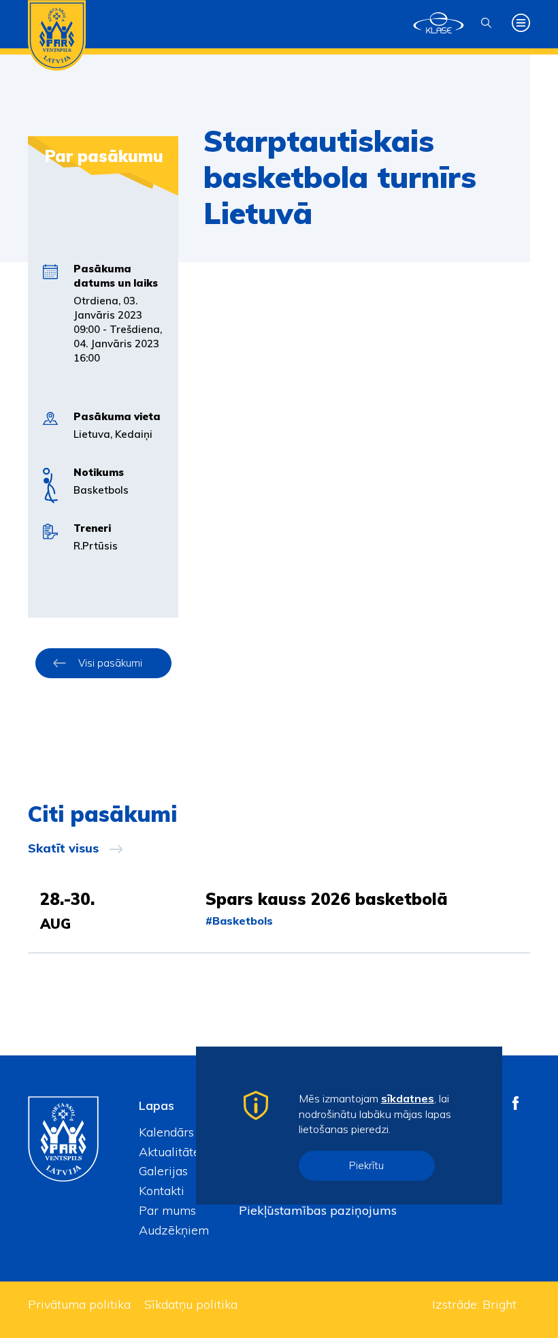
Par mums (167, 1210)
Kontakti (161, 1190)
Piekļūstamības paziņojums (318, 1210)
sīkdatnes (407, 1098)
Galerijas (163, 1171)
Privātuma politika (79, 1304)
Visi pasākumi (110, 662)
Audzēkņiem (174, 1230)
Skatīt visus (63, 848)
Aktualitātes (172, 1152)
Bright (499, 1304)
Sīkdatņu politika (190, 1304)
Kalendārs (166, 1132)
